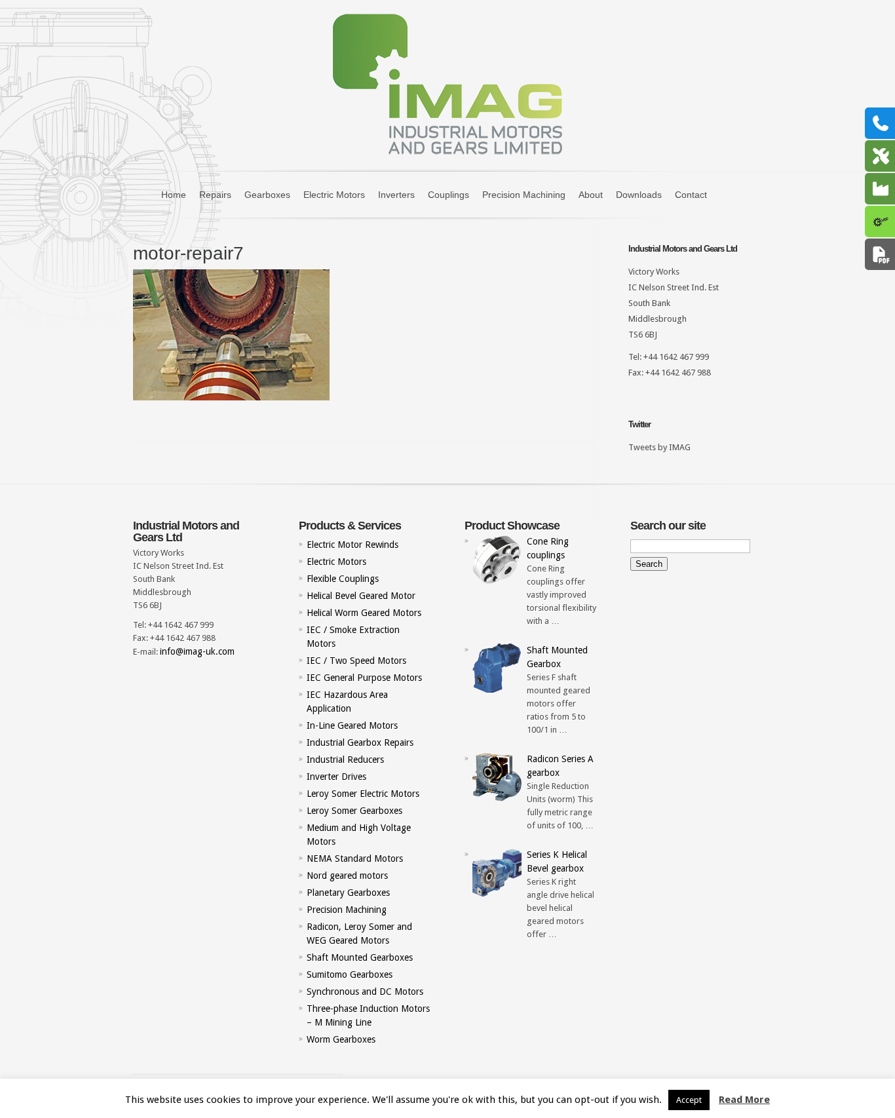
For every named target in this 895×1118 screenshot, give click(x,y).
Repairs (215, 194)
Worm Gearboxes (341, 1039)
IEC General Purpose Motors (364, 677)
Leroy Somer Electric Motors (363, 793)
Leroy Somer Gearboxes (354, 810)
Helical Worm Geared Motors (364, 612)
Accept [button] (689, 1100)
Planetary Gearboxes (348, 892)
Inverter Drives (336, 776)
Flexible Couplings (343, 578)
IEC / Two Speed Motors (356, 660)
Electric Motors (334, 194)
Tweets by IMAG (659, 447)
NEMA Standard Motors (355, 858)
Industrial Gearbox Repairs (360, 742)
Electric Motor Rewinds (352, 544)
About (591, 194)
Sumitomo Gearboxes (349, 974)
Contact (691, 194)
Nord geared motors (347, 875)
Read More (744, 1100)
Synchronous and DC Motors (365, 991)
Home (173, 194)
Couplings (448, 194)
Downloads (639, 194)
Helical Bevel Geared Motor (361, 595)
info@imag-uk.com (197, 651)
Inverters (396, 194)
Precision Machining (523, 194)
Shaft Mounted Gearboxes (360, 957)
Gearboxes (267, 194)
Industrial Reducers (345, 759)
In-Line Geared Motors (352, 725)
